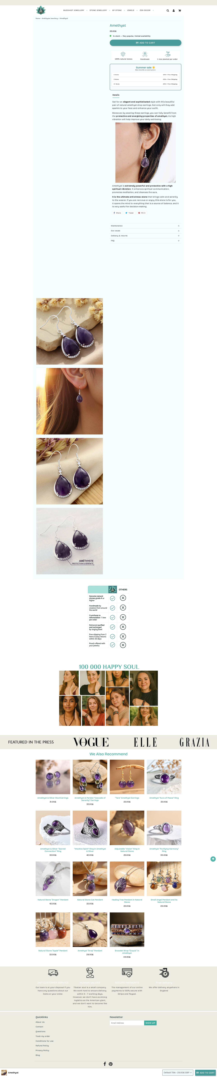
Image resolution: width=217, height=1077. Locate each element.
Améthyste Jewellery (50, 18)
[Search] (168, 10)
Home (38, 18)
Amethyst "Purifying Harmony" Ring (164, 850)
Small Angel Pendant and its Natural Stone (164, 901)
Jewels (130, 10)
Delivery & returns (119, 236)
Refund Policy (42, 1046)
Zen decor (145, 10)
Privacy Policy (42, 1050)
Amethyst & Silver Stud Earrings (52, 798)
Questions (40, 1031)
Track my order (43, 1036)
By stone (117, 10)
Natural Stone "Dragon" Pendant (53, 900)
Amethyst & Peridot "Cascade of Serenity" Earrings (90, 799)
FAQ (113, 241)
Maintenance (117, 226)
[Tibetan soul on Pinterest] (110, 1064)
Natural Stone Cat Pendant (90, 900)
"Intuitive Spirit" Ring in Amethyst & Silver (90, 850)
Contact (39, 1027)
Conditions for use (44, 1041)
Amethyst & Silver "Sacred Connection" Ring (53, 850)
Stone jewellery (98, 10)
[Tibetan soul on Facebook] (105, 1064)
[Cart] (179, 10)
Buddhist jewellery (73, 10)
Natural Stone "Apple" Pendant (52, 950)
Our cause (115, 231)
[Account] (174, 10)
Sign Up (150, 1023)
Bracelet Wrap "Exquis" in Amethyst (127, 951)
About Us (40, 1022)
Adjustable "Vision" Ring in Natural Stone (127, 850)
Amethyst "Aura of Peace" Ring (164, 798)
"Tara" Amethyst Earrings (127, 798)
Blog (38, 1055)
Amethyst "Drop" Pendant (90, 950)
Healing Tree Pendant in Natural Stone (127, 901)
